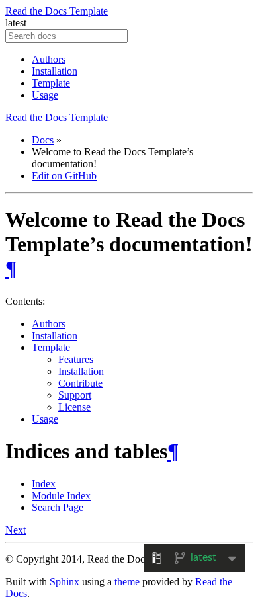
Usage (45, 95)
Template (51, 83)
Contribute (80, 383)
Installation (54, 71)
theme (127, 581)
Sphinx (64, 581)
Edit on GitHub (64, 175)
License (74, 407)
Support (74, 395)
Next (15, 530)
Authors (48, 59)
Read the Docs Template (56, 11)
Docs (43, 139)
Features (75, 359)
